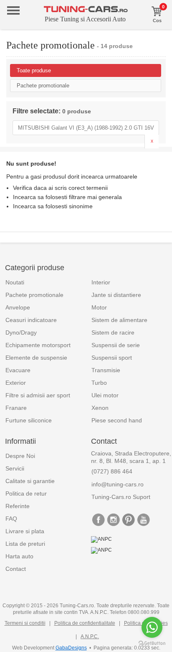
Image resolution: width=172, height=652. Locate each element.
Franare (16, 407)
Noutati (14, 282)
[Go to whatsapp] (152, 627)
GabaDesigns (71, 648)
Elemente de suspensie (36, 357)
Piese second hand (116, 420)
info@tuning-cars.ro (117, 484)
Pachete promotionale (34, 294)
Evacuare (17, 370)
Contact (15, 568)
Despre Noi (20, 456)
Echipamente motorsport (38, 345)
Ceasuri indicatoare (31, 320)
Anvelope (17, 307)
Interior (100, 282)
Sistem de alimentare (119, 320)
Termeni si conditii (25, 623)
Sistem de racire (112, 332)
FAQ (11, 518)
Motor (99, 307)
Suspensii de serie (115, 345)
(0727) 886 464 (111, 471)
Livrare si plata (24, 531)
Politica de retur (26, 493)
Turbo (99, 382)
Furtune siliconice (28, 420)
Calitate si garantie (30, 481)
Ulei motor (105, 395)
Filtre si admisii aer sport (37, 395)
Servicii (14, 468)
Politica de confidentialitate (84, 623)
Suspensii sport (111, 357)
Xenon (100, 407)
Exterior (15, 382)
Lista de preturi (25, 543)
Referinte (17, 506)
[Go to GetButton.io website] (152, 643)
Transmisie (105, 370)
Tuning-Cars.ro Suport (120, 496)
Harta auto (19, 556)
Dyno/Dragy (21, 332)
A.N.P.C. (90, 636)
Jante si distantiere (116, 294)
